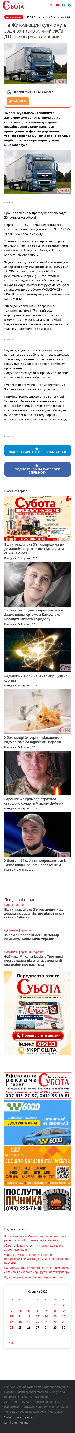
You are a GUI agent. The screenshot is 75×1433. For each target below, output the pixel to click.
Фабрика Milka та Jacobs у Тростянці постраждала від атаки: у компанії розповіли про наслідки (33, 960)
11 (20, 1316)
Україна (38, 952)
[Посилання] (13, 5)
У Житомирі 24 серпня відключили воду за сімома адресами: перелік (33, 739)
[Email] (51, 5)
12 (28, 1316)
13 (37, 1316)
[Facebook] (63, 5)
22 (55, 1322)
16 (63, 1316)
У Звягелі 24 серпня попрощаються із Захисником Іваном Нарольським (35, 862)
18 (20, 1322)
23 (63, 1322)
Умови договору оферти (20, 1417)
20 (37, 1322)
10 (11, 1316)
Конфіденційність (16, 1423)
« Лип (12, 1342)
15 (55, 1316)
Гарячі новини (14, 905)
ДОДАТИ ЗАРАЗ (18, 101)
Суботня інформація (18, 930)
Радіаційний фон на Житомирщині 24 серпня (36, 678)
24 (11, 1327)
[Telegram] (69, 5)
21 (46, 1322)
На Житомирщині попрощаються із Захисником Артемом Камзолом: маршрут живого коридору (34, 614)
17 (11, 1322)
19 (28, 1322)
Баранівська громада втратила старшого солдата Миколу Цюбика (33, 801)
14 (46, 1316)
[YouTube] (57, 5)
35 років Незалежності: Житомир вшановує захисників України (31, 937)
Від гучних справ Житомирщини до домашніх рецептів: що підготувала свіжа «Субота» (34, 548)
